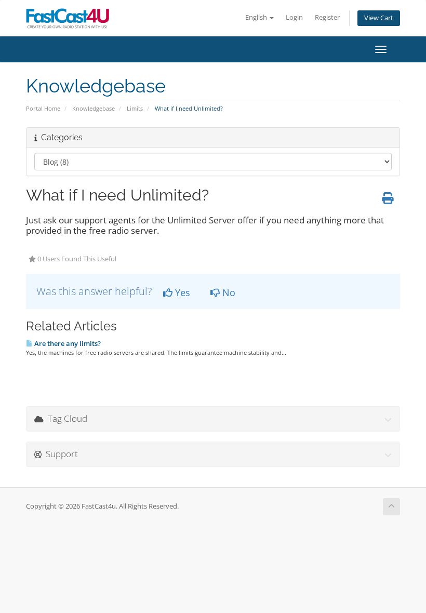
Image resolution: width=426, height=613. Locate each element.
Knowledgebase (93, 108)
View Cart (378, 18)
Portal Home (43, 108)
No (227, 292)
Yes (181, 292)
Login (294, 17)
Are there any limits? (67, 343)
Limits (135, 108)
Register (327, 17)
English (257, 17)
